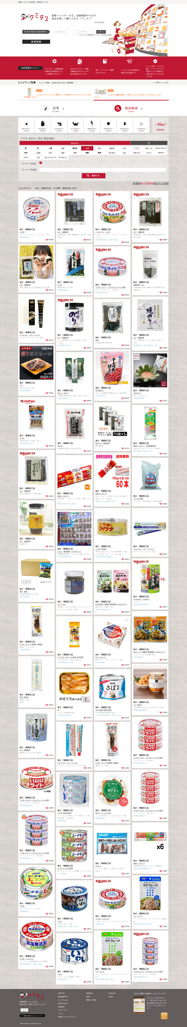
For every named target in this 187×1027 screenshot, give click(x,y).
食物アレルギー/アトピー (67, 1017)
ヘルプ (60, 1014)
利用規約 (61, 1007)
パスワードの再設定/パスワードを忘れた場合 (95, 35)
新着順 (137, 183)
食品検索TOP (63, 997)
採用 (88, 997)
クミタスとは (99, 22)
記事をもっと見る (162, 83)
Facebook (112, 993)
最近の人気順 (161, 183)
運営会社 (89, 993)
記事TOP (61, 993)
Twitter (110, 997)
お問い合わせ (63, 1003)
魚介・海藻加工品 (27, 229)
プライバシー (63, 1010)
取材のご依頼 (91, 1000)
